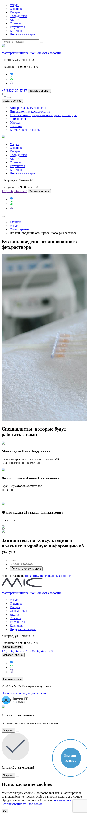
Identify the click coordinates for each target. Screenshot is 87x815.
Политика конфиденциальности (24, 693)
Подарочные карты (23, 34)
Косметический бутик (25, 129)
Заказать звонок (39, 90)
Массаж (15, 122)
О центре (16, 8)
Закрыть (8, 730)
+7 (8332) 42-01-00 (40, 651)
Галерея (15, 12)
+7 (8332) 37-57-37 (14, 90)
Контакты (16, 30)
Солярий (16, 126)
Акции (14, 19)
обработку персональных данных (48, 575)
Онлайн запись (12, 646)
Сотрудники (18, 16)
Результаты (17, 27)
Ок (4, 811)
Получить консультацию (26, 568)
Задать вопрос (12, 100)
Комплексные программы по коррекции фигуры (43, 115)
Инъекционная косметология (30, 111)
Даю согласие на (36, 575)
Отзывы (15, 23)
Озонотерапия (19, 229)
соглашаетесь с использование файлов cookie (37, 802)
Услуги (14, 5)
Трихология (18, 118)
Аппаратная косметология (28, 108)
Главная (15, 222)
